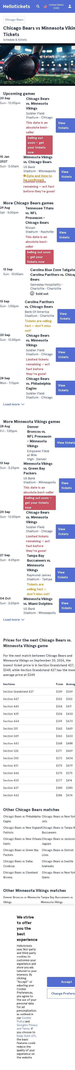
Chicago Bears (14, 19)
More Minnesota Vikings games (31, 460)
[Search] (38, 6)
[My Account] (69, 6)
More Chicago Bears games (28, 215)
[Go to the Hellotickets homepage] (17, 6)
